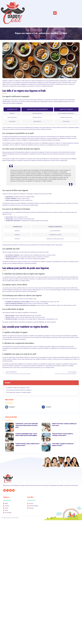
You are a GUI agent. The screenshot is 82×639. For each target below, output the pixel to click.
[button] (55, 13)
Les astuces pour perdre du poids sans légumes (18, 390)
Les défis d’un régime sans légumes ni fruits (17, 387)
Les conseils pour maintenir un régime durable (18, 392)
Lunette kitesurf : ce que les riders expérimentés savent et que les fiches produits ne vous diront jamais (26, 425)
